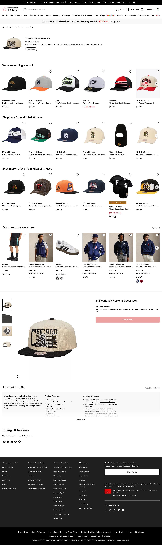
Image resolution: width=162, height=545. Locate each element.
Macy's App (57, 476)
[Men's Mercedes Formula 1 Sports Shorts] (14, 247)
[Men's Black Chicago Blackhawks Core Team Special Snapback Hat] (14, 186)
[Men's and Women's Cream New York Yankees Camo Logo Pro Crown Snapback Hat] (148, 135)
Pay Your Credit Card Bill (36, 488)
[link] (14, 103)
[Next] (157, 84)
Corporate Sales (84, 471)
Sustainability (83, 504)
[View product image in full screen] (18, 376)
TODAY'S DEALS (30, 2)
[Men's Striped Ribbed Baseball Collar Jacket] (94, 247)
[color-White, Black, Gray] (57, 278)
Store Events (57, 501)
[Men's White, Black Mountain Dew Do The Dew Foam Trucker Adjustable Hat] (68, 83)
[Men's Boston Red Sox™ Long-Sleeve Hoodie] (148, 247)
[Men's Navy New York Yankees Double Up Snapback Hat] (94, 186)
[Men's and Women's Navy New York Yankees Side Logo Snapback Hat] (68, 135)
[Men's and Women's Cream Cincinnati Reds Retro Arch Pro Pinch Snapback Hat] (148, 83)
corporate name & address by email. (118, 540)
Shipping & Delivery (9, 488)
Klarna (4, 471)
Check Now (132, 495)
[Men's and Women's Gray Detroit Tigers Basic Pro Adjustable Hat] (41, 83)
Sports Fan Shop (27, 27)
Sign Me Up (132, 472)
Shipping (111, 416)
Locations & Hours (59, 471)
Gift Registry (57, 518)
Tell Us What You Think (61, 514)
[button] (41, 339)
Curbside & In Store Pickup (62, 467)
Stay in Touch (58, 497)
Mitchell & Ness (32, 41)
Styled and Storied (85, 508)
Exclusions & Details (120, 495)
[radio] (58, 278)
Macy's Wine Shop (59, 488)
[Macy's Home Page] (10, 9)
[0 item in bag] (158, 9)
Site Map (82, 499)
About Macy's (83, 467)
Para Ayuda (6, 480)
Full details (31, 49)
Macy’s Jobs (83, 491)
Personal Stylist (58, 493)
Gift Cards (31, 476)
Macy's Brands (58, 484)
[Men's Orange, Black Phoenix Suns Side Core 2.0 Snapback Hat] (68, 186)
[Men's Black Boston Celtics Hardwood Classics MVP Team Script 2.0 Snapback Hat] (41, 135)
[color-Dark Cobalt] (137, 281)
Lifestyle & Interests (13, 27)
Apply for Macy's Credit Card (37, 467)
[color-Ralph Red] (141, 281)
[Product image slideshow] (47, 339)
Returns (88, 418)
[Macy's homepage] (3, 27)
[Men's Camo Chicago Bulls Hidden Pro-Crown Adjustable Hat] (41, 186)
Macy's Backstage (59, 480)
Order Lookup (7, 476)
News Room (83, 495)
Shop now (115, 21)
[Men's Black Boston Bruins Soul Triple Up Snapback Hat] (148, 186)
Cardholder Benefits (34, 471)
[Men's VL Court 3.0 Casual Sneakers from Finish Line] (68, 247)
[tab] (7, 305)
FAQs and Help (7, 467)
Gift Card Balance (34, 480)
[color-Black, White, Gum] (61, 278)
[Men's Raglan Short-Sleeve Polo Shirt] (41, 247)
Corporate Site (84, 476)
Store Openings (58, 506)
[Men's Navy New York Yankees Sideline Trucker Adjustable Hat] (14, 135)
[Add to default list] (23, 71)
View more (81, 419)
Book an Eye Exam (59, 510)
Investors (82, 480)
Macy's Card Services (35, 484)
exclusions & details (107, 402)
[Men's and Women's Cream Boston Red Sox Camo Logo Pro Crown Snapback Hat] (94, 135)
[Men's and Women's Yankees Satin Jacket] (121, 247)
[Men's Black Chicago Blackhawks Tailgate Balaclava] (121, 135)
